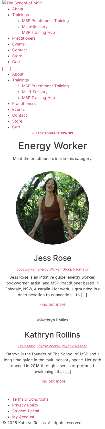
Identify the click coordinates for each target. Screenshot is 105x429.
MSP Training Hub (38, 32)
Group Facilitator (76, 269)
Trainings (20, 14)
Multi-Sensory (35, 26)
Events (18, 44)
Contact (19, 49)
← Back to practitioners (52, 133)
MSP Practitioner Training (45, 20)
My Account (23, 416)
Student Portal (25, 410)
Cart (16, 61)
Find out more (52, 304)
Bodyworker (25, 269)
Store (17, 55)
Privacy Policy (25, 405)
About (17, 8)
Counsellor (26, 346)
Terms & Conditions (30, 399)
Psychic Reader (74, 346)
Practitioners (24, 38)
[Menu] (6, 69)
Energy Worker (49, 269)
